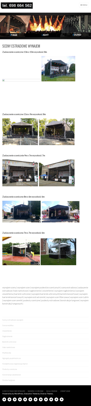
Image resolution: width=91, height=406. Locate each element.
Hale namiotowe (8, 347)
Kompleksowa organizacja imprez (15, 364)
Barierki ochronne (9, 342)
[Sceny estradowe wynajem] (4, 400)
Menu (85, 5)
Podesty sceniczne (9, 369)
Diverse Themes (46, 394)
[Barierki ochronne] (25, 400)
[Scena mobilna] (9, 400)
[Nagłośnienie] (20, 400)
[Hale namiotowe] (30, 400)
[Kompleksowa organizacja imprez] (46, 400)
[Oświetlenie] (15, 400)
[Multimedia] (35, 400)
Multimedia (6, 353)
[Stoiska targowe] (62, 400)
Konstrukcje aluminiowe (11, 375)
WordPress (18, 394)
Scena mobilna (7, 325)
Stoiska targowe (8, 380)
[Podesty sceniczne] (51, 400)
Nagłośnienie (7, 336)
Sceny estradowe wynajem (12, 320)
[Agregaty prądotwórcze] (41, 400)
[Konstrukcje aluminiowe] (56, 400)
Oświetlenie (7, 331)
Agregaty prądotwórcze (11, 358)
